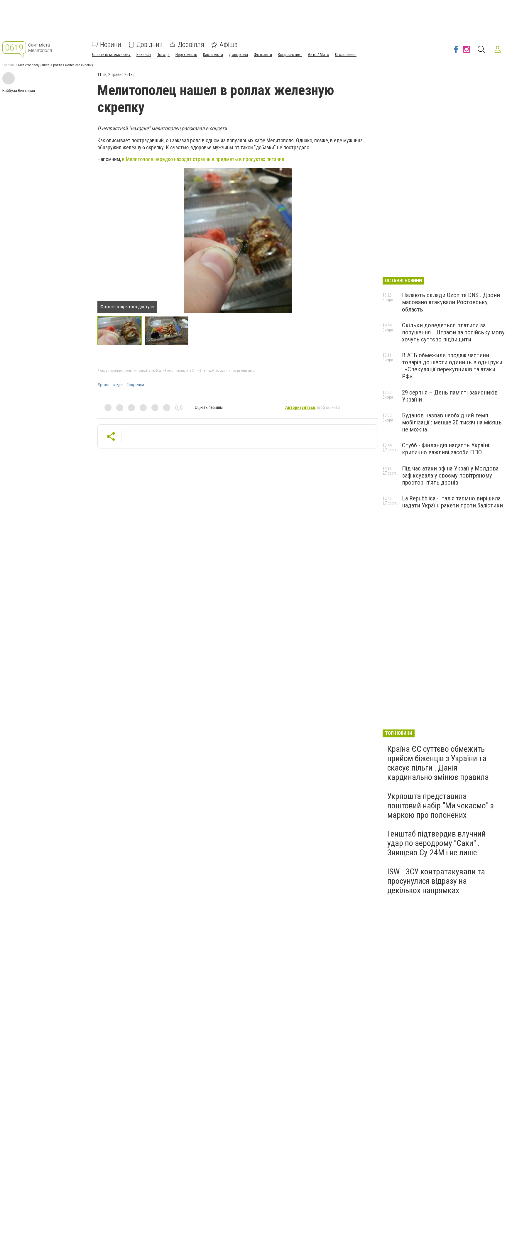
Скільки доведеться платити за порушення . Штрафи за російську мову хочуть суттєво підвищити (453, 332)
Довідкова (238, 54)
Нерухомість (186, 54)
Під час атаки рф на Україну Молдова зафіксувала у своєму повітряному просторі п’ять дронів (450, 475)
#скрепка (135, 384)
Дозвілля (191, 45)
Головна (8, 65)
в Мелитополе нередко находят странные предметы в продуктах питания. (203, 159)
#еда (118, 384)
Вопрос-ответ (290, 54)
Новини (110, 45)
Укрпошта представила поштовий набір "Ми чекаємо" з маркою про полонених (440, 805)
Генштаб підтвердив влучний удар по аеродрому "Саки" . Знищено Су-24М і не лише (436, 843)
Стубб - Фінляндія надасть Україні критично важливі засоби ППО (445, 449)
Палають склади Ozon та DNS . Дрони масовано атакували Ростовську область (451, 302)
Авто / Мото (318, 54)
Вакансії (143, 54)
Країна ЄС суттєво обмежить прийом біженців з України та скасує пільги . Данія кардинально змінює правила (438, 763)
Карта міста (213, 54)
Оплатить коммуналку (111, 54)
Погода (163, 54)
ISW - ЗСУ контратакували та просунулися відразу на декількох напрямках (436, 881)
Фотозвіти (263, 54)
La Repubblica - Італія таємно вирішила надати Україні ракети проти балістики (452, 502)
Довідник (149, 45)
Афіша (228, 45)
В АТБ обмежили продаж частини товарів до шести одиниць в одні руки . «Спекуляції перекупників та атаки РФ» (452, 366)
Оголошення (345, 54)
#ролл (103, 384)
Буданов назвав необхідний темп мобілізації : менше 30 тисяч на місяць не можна (452, 422)
